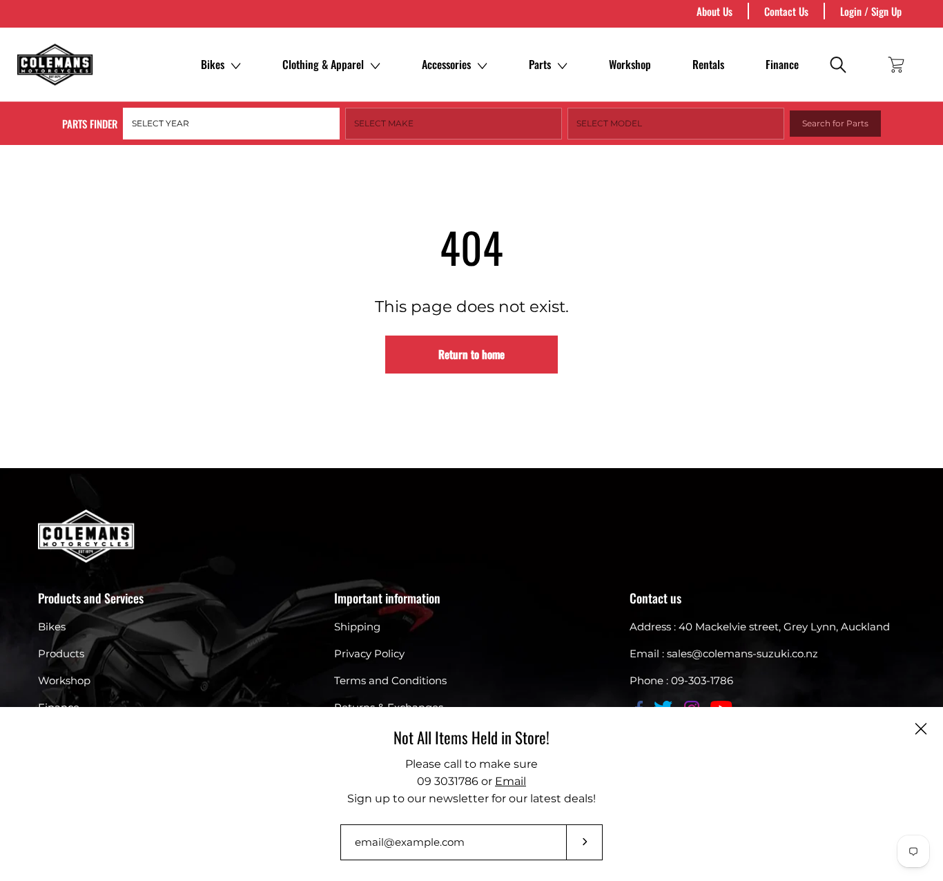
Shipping (357, 626)
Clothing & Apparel (323, 64)
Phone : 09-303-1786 (681, 680)
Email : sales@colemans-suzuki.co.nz (724, 653)
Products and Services (91, 598)
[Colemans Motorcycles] (55, 64)
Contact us (655, 598)
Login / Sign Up (871, 11)
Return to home (471, 354)
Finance (782, 64)
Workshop (630, 64)
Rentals (708, 64)
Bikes (212, 64)
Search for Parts (835, 123)
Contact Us (786, 11)
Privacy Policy (369, 653)
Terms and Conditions (390, 680)
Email (510, 781)
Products (61, 653)
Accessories (446, 64)
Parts (540, 64)
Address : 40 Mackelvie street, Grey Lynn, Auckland (760, 626)
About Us (714, 11)
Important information (387, 598)
